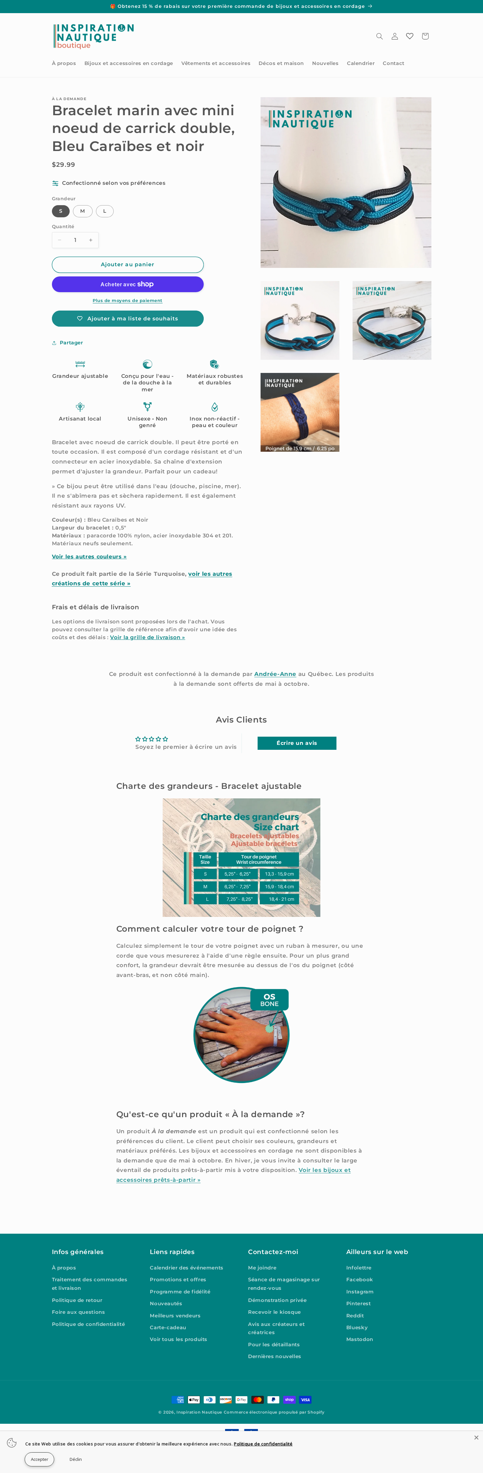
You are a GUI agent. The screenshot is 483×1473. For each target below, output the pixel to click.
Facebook (359, 1280)
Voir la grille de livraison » (147, 637)
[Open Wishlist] (409, 36)
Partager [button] (71, 343)
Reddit (355, 1316)
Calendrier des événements (186, 1268)
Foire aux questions (78, 1312)
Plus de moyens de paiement (128, 300)
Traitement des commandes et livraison (89, 1284)
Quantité (63, 226)
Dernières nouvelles (274, 1356)
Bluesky (357, 1328)
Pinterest (358, 1304)
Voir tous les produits (178, 1339)
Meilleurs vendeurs (175, 1316)
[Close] (476, 1437)
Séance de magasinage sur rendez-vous (284, 1284)
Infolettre (359, 1268)
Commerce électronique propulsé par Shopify (274, 1412)
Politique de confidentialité (88, 1324)
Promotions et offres (178, 1280)
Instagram (360, 1292)
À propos (64, 1268)
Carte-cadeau (168, 1328)
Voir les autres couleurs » (89, 556)
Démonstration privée (277, 1300)
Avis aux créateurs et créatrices (276, 1328)
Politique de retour (77, 1300)
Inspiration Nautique (199, 1412)
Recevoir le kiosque (274, 1312)
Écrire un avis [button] (297, 743)
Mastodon (359, 1339)
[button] (379, 36)
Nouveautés (166, 1304)
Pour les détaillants (274, 1345)
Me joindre (262, 1268)
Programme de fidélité (180, 1292)
